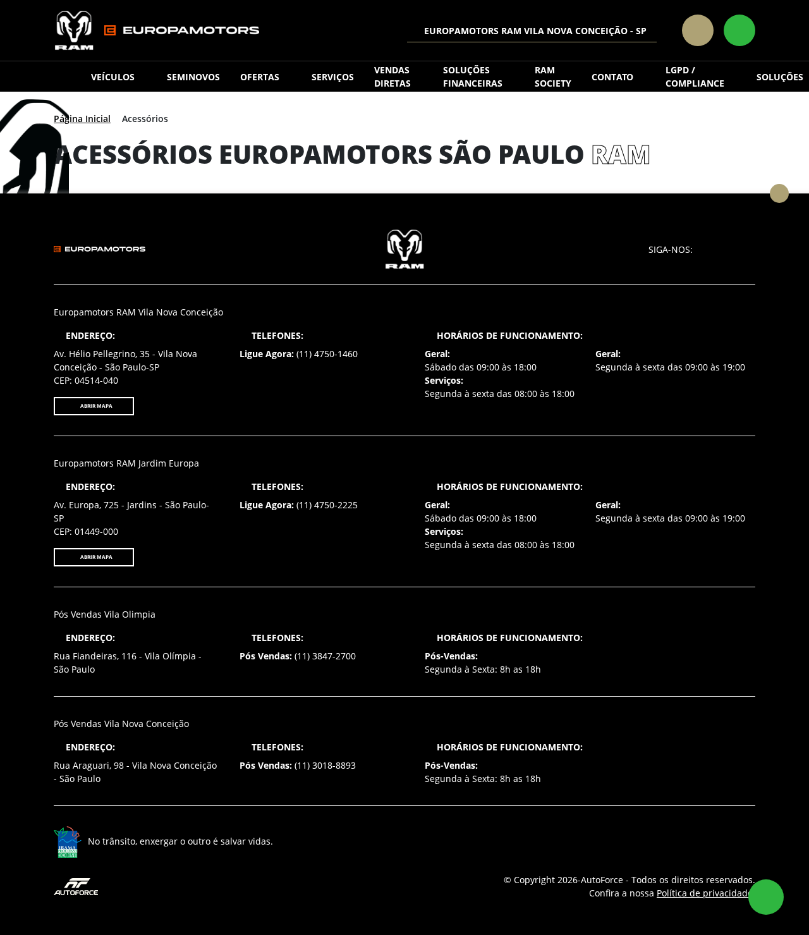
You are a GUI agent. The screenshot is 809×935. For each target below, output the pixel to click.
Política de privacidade (705, 893)
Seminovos (193, 77)
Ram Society (553, 76)
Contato (612, 77)
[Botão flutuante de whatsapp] (766, 897)
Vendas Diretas (392, 76)
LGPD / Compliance (695, 76)
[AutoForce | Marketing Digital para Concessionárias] (76, 885)
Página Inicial (82, 119)
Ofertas (259, 77)
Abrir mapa (96, 405)
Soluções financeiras (472, 76)
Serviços (333, 77)
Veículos (113, 77)
